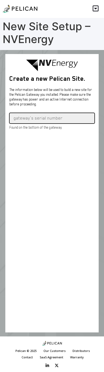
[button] (96, 9)
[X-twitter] (57, 365)
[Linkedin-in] (47, 365)
